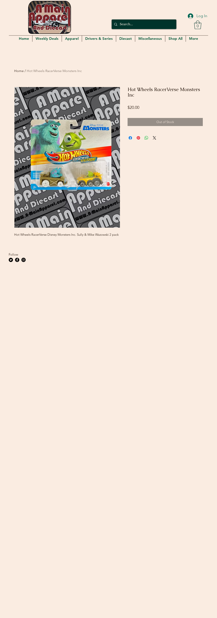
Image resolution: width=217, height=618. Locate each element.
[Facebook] (17, 260)
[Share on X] (154, 137)
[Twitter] (11, 260)
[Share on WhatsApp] (146, 137)
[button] (197, 25)
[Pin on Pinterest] (138, 137)
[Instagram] (23, 260)
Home (19, 71)
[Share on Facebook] (130, 137)
